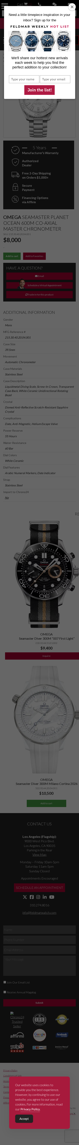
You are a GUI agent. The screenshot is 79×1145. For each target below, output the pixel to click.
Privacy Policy (30, 1109)
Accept (24, 1118)
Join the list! (40, 90)
